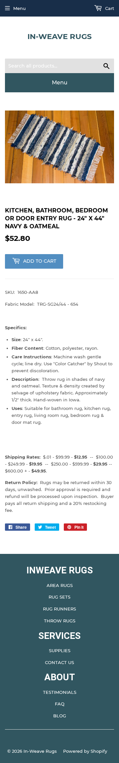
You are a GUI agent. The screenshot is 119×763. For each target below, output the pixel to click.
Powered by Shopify (85, 751)
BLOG (59, 715)
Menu (19, 8)
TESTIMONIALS (59, 692)
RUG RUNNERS (59, 608)
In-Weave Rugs (59, 36)
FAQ (59, 703)
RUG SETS (59, 597)
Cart (109, 8)
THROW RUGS (59, 620)
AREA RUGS (60, 585)
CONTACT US (59, 662)
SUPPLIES (59, 650)
